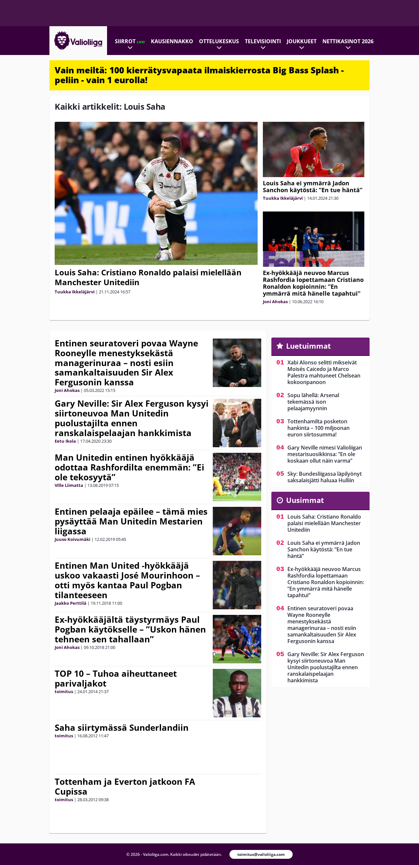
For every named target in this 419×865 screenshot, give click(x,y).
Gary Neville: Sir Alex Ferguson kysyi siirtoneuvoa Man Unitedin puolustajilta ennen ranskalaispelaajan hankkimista (132, 418)
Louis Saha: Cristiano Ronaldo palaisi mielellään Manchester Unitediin (148, 277)
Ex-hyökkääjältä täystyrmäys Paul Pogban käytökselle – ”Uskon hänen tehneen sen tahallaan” (130, 629)
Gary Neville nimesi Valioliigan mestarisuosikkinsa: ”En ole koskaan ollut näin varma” (324, 454)
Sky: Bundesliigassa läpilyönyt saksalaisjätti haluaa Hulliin (324, 477)
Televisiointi (263, 41)
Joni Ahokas (275, 301)
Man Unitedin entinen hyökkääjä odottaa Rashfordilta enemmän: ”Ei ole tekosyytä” (129, 467)
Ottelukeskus (219, 41)
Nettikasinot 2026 (347, 41)
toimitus (64, 691)
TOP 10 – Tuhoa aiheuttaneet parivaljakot (116, 678)
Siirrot (130, 41)
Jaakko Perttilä (70, 603)
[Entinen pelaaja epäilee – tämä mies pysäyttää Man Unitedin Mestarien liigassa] (237, 531)
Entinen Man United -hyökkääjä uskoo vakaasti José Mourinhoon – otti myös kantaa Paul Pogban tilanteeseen (127, 580)
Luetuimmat (308, 346)
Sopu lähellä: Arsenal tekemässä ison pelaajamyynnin (313, 402)
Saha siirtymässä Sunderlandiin (122, 727)
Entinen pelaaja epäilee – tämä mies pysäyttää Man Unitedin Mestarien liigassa (131, 521)
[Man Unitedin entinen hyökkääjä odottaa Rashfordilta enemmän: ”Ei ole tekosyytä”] (237, 477)
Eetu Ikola (65, 441)
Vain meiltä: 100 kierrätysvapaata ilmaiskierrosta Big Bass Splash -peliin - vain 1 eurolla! (199, 75)
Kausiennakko (172, 41)
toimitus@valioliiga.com (261, 854)
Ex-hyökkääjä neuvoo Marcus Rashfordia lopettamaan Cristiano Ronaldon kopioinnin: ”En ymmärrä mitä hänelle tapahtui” (313, 283)
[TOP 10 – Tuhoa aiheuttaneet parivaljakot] (237, 693)
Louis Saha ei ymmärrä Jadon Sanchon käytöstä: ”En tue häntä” (312, 186)
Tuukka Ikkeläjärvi (75, 292)
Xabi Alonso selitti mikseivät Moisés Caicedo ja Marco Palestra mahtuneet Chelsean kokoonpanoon (323, 372)
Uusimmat (305, 500)
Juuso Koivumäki (72, 539)
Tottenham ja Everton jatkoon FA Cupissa (125, 786)
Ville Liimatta (69, 485)
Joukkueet (302, 41)
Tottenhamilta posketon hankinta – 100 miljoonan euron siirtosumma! (318, 428)
